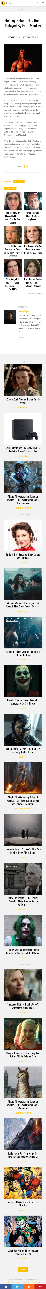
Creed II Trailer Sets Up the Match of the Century (23, 653)
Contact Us (25, 1282)
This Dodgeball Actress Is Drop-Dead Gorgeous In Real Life (13, 284)
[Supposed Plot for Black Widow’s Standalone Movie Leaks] (23, 985)
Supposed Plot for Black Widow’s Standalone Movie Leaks (23, 1006)
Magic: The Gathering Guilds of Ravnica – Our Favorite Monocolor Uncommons (23, 500)
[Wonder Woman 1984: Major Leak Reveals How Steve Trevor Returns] (23, 584)
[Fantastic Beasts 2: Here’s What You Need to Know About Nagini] (23, 830)
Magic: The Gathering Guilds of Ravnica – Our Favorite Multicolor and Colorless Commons (23, 800)
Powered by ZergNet (35, 293)
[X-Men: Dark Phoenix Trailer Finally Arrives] (23, 380)
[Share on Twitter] (17, 1286)
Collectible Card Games (23, 508)
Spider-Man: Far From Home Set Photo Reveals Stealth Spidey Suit (23, 1155)
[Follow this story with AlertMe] (40, 1286)
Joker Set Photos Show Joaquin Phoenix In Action (23, 1252)
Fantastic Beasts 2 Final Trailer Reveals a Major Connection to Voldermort (23, 901)
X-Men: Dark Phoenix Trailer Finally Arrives (23, 401)
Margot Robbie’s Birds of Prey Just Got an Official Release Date (23, 1054)
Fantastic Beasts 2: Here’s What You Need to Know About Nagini (23, 850)
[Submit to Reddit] (28, 1286)
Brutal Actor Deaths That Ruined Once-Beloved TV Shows (33, 282)
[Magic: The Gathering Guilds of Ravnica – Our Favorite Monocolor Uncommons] (23, 477)
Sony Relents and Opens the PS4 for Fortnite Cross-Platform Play (23, 449)
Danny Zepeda (24, 311)
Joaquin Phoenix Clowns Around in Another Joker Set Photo (23, 701)
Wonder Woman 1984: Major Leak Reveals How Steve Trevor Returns (23, 604)
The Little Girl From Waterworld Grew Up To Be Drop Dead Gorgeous (13, 251)
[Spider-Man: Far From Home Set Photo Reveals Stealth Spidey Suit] (23, 1134)
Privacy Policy (36, 1282)
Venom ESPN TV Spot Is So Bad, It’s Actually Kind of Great (23, 750)
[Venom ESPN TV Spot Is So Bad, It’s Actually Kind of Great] (23, 730)
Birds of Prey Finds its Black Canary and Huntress (23, 556)
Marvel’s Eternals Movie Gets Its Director (23, 1203)
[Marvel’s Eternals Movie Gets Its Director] (23, 1183)
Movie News (19, 182)
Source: (20, 167)
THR (26, 167)
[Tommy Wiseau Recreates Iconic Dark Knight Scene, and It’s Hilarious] (23, 930)
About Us (16, 1282)
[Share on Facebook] (6, 1286)
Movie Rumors (23, 611)
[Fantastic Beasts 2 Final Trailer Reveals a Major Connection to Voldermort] (23, 879)
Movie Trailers (23, 407)
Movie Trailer (12, 368)
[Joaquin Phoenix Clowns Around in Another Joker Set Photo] (23, 681)
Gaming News (23, 456)
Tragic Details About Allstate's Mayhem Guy (33, 216)
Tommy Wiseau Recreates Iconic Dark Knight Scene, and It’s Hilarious (23, 951)
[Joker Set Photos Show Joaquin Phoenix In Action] (23, 1231)
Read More (23, 337)
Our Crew (8, 1282)
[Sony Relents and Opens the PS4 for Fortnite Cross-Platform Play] (23, 429)
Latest (23, 1269)
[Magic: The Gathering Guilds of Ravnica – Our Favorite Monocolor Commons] (23, 1082)
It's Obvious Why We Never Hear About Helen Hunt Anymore (33, 249)
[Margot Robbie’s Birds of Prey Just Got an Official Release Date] (23, 1034)
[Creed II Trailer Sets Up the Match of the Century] (23, 632)
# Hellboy (8, 182)
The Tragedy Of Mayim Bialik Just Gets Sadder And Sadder (12, 217)
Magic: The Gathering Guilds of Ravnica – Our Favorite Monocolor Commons (23, 1105)
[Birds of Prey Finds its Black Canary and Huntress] (23, 535)
